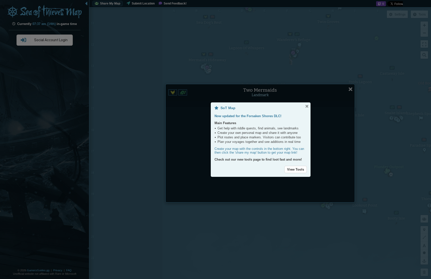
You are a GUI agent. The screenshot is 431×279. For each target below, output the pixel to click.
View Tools (295, 169)
